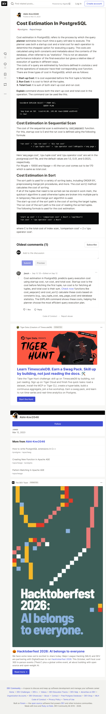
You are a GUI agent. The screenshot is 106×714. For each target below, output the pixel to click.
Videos (44, 692)
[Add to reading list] (5, 76)
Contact (55, 696)
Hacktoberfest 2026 (61, 659)
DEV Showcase (35, 696)
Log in (78, 3)
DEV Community (14, 688)
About (46, 696)
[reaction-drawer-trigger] (5, 55)
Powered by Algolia (60, 4)
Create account (94, 3)
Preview (41, 263)
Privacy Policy (55, 699)
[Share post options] (5, 94)
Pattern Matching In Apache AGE (28, 472)
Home (11, 692)
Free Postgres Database (71, 696)
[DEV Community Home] (4, 3)
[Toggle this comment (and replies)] (19, 278)
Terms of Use (68, 699)
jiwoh (26, 273)
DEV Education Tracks (58, 692)
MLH (97, 696)
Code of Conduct (50, 316)
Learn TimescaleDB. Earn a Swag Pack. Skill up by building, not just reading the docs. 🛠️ (56, 371)
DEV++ (35, 692)
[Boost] (5, 84)
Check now (67, 288)
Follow (58, 424)
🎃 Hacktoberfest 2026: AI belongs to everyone (48, 651)
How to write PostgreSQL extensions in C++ (34, 450)
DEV (63, 703)
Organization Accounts (16, 696)
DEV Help (74, 692)
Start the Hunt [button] (26, 399)
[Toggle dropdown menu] (96, 272)
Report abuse (67, 316)
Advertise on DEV (88, 692)
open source (37, 703)
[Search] (12, 3)
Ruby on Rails (47, 706)
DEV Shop (88, 696)
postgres (23, 29)
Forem (22, 703)
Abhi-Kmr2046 (31, 14)
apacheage (36, 29)
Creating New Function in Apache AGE (31, 461)
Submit (27, 263)
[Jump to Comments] (5, 65)
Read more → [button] (20, 672)
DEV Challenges (23, 692)
